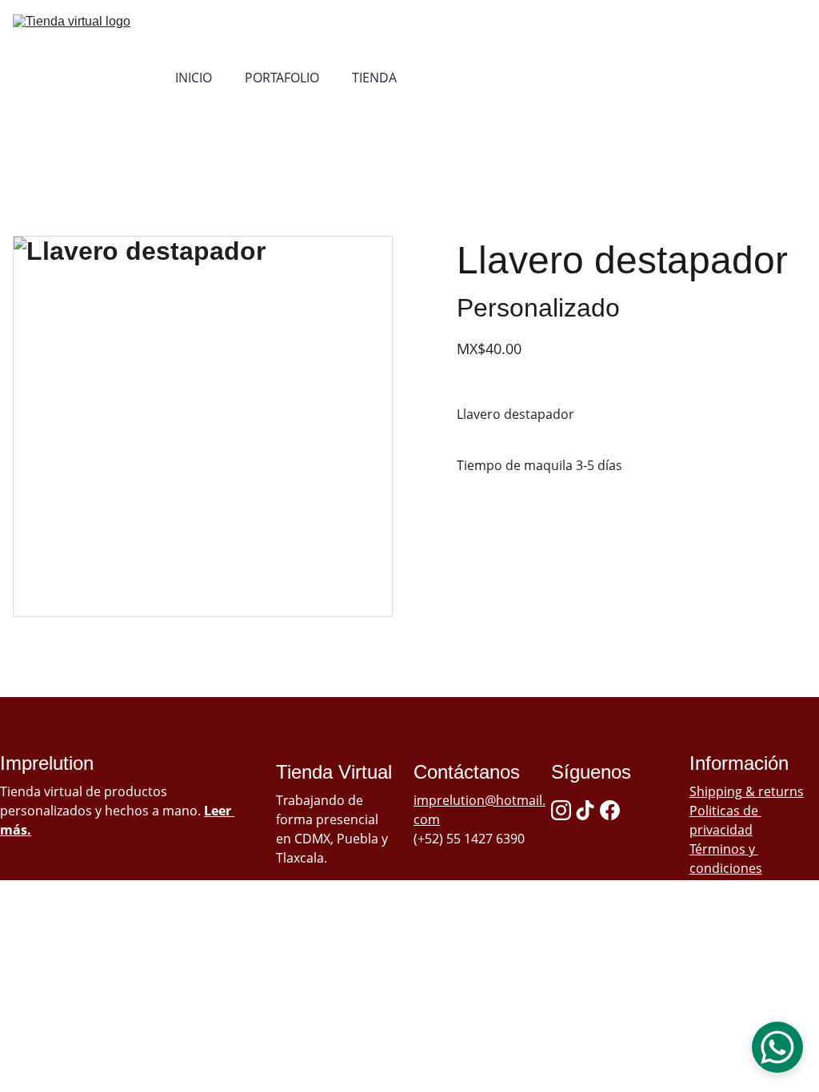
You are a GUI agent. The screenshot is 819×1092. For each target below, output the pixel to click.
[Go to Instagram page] (561, 810)
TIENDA (374, 78)
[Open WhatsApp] (777, 1047)
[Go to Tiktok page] (585, 810)
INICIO (193, 78)
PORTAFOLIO (282, 78)
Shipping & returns (746, 791)
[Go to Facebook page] (610, 810)
